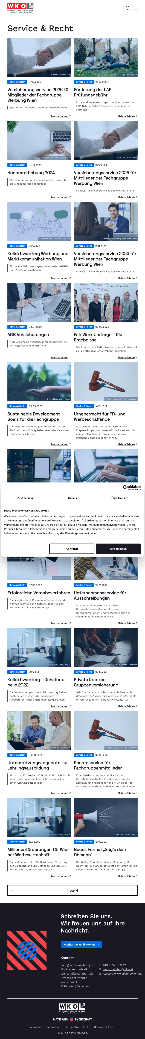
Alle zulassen (118, 548)
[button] (127, 8)
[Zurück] (12, 890)
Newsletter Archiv (104, 1027)
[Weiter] (132, 890)
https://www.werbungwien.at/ (122, 973)
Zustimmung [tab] (25, 497)
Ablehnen (72, 548)
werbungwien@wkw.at (79, 944)
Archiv (87, 1027)
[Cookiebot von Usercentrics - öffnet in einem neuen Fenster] (125, 487)
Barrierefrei (72, 1027)
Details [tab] (72, 497)
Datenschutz (54, 1027)
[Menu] (135, 8)
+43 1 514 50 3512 (114, 965)
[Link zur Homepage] (20, 8)
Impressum (36, 1027)
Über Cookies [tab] (119, 497)
